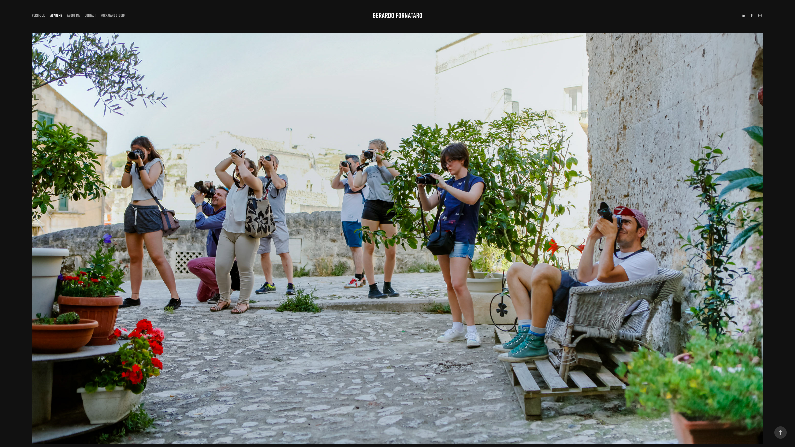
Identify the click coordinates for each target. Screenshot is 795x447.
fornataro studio (113, 15)
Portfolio (38, 15)
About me (73, 15)
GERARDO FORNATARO (397, 15)
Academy (56, 15)
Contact (90, 15)
